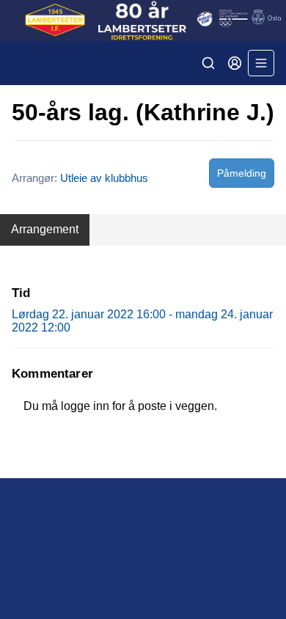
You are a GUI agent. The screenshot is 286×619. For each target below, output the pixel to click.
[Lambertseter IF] (143, 20)
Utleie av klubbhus (104, 178)
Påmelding (241, 173)
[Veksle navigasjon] (261, 63)
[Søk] (208, 63)
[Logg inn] (234, 63)
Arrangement (44, 229)
